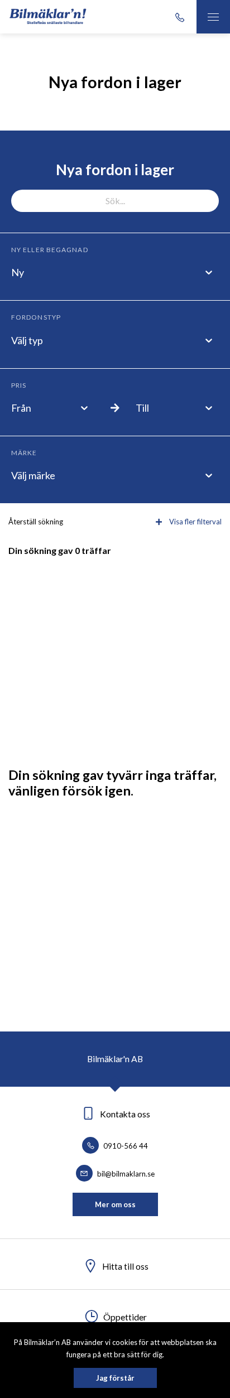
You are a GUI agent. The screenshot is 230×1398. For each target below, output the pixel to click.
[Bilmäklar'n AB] (48, 17)
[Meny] (213, 16)
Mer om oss (115, 1204)
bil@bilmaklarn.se (125, 1173)
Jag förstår (115, 1377)
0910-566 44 (125, 1145)
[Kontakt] (180, 16)
